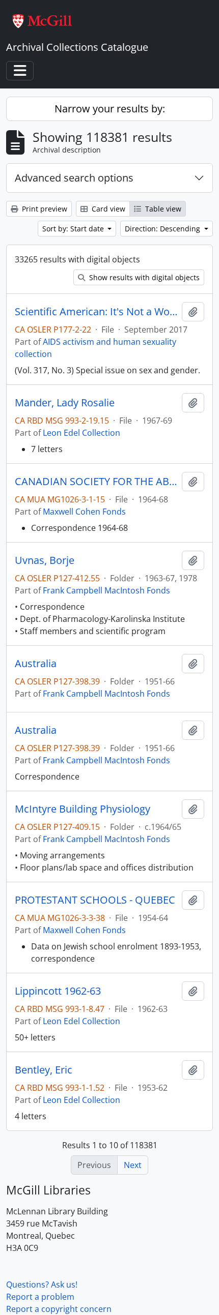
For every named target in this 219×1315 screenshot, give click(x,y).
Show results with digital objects (143, 277)
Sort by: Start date (74, 228)
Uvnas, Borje (44, 560)
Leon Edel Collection (81, 432)
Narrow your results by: (109, 108)
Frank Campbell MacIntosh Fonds (106, 590)
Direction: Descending (163, 228)
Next (133, 1165)
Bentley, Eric (43, 1070)
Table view (162, 209)
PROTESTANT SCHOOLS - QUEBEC (95, 900)
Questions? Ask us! (41, 1284)
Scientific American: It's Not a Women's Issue (96, 312)
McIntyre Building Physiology (82, 809)
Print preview (43, 209)
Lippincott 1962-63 (58, 991)
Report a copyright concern (59, 1308)
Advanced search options (74, 178)
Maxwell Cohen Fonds (84, 511)
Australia (36, 664)
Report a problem (40, 1296)
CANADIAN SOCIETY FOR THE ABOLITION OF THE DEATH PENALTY (96, 481)
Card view (107, 209)
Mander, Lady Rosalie (65, 403)
